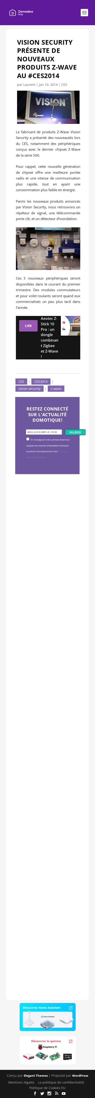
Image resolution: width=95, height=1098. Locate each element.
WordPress (80, 1076)
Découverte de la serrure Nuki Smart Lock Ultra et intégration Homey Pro (46, 547)
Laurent (29, 84)
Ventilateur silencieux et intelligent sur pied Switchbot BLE (47, 928)
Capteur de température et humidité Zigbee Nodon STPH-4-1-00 (46, 672)
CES (64, 84)
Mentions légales (21, 1082)
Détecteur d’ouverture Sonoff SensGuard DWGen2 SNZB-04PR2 (46, 803)
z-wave (56, 388)
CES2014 (41, 381)
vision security (29, 388)
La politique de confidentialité (61, 1082)
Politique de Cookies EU (47, 1088)
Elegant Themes (36, 1076)
